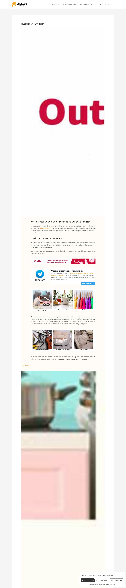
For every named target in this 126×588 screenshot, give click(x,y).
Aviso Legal (112, 584)
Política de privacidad (104, 584)
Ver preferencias (116, 580)
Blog (99, 4)
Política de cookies (93, 584)
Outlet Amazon (45, 228)
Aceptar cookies (88, 580)
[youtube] (109, 4)
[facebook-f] (106, 4)
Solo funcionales (102, 580)
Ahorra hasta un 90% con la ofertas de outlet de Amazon (60, 221)
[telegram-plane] (112, 4)
